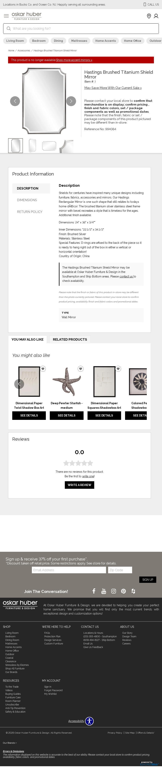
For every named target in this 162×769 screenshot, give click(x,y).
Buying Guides (13, 694)
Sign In (47, 686)
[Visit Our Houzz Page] (133, 591)
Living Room (15, 40)
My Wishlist (50, 694)
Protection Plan (52, 636)
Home (11, 50)
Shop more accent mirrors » (74, 60)
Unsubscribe (12, 704)
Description (27, 188)
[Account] (156, 16)
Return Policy (29, 212)
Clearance (10, 661)
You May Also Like (27, 339)
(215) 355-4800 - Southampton (100, 636)
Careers (126, 643)
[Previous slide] (19, 384)
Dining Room (12, 640)
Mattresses (79, 40)
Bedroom (39, 40)
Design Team (129, 636)
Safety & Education (15, 711)
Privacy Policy (115, 732)
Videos (9, 690)
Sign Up (147, 579)
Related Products (70, 339)
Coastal (9, 658)
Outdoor (9, 654)
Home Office (132, 40)
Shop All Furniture (14, 668)
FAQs (47, 633)
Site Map (130, 732)
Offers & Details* (145, 732)
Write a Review (79, 485)
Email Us (88, 643)
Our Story (127, 633)
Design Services (52, 640)
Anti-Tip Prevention (15, 708)
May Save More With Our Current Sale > (113, 88)
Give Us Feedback (93, 647)
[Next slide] (140, 384)
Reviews (126, 640)
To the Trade (12, 686)
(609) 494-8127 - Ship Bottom (99, 640)
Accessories (24, 50)
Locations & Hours (93, 633)
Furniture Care (13, 697)
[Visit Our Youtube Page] (104, 591)
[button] (6, 16)
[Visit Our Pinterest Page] (123, 591)
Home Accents (105, 40)
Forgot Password (53, 690)
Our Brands (11, 672)
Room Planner (13, 701)
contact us (127, 276)
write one (88, 476)
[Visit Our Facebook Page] (94, 591)
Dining (58, 40)
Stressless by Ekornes (17, 665)
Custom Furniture (53, 643)
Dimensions (27, 200)
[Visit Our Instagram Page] (114, 591)
